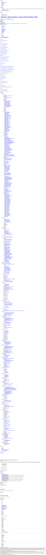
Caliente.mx (14, 553)
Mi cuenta (1, 21)
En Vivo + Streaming (4, 2)
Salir (5, 24)
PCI (2, 512)
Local (2, 447)
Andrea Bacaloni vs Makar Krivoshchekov (4, 47)
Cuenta (1, 23)
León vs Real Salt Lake (4, 480)
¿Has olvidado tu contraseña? (10, 19)
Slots (2, 4)
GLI (2, 511)
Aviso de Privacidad (4, 506)
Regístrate (4, 20)
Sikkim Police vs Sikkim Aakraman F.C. (3, 40)
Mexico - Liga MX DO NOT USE (6, 449)
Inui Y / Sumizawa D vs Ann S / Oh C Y (3, 43)
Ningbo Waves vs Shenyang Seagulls (3, 59)
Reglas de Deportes (4, 14)
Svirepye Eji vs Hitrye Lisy (2, 63)
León (2, 522)
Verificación (3, 30)
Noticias (3, 32)
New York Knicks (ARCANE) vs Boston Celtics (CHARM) (5, 70)
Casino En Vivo (3, 3)
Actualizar (2, 24)
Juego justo (3, 507)
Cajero (4, 24)
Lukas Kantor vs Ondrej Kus (2, 78)
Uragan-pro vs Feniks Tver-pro (3, 82)
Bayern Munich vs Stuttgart (5, 479)
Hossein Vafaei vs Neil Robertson (3, 89)
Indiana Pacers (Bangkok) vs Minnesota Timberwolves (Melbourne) (6, 66)
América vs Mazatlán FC (4, 450)
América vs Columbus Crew (5, 476)
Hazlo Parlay (2, 483)
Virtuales (3, 5)
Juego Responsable (4, 508)
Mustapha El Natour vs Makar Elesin (3, 51)
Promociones (3, 29)
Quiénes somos (3, 505)
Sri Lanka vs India (2, 85)
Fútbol (2, 448)
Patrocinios (3, 31)
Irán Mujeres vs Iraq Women (2, 81)
